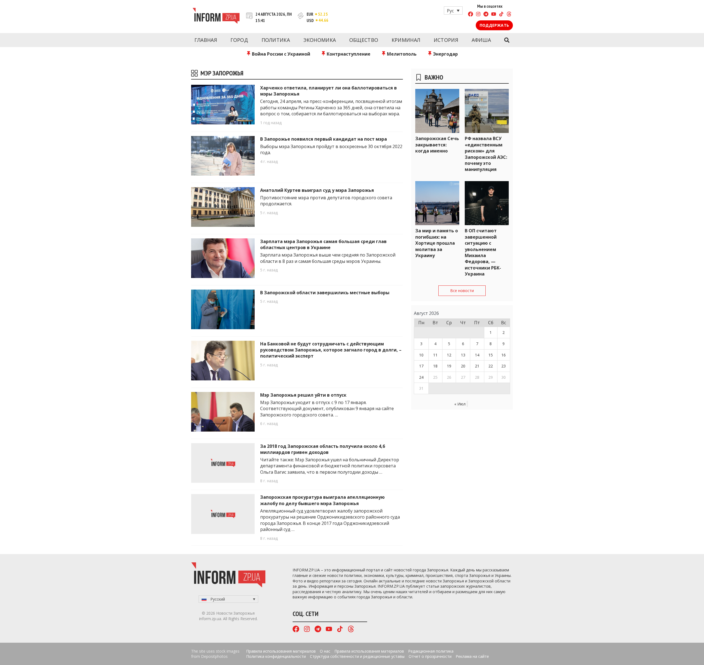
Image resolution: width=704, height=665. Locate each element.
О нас (325, 651)
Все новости (462, 290)
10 (421, 355)
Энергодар (445, 54)
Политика (276, 40)
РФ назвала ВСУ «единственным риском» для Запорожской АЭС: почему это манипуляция (486, 153)
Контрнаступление (348, 54)
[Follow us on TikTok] (501, 15)
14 (477, 355)
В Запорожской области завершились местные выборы (324, 293)
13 (463, 355)
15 (490, 355)
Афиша (481, 40)
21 (477, 366)
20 (463, 366)
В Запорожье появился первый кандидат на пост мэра (323, 139)
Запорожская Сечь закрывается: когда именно (437, 144)
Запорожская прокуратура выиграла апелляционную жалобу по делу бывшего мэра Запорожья (322, 500)
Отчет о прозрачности (430, 656)
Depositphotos (214, 656)
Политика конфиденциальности (276, 656)
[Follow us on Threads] (509, 15)
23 (503, 366)
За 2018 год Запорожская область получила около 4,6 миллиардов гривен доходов (322, 449)
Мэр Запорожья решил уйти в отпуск (303, 395)
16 (503, 355)
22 (490, 366)
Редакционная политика (430, 651)
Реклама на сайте (472, 656)
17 (421, 366)
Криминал (406, 40)
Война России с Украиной (280, 54)
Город (239, 40)
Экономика (319, 40)
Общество (363, 40)
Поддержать (494, 25)
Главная (205, 40)
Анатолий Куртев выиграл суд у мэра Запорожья (317, 190)
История (446, 40)
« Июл (460, 404)
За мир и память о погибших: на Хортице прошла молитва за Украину (436, 243)
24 (421, 377)
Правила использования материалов (281, 651)
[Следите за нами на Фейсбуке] (470, 15)
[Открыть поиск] (506, 40)
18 (435, 366)
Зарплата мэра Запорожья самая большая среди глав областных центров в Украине (323, 244)
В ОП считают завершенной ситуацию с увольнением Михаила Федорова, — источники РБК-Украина (483, 252)
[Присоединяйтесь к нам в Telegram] (485, 15)
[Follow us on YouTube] (493, 15)
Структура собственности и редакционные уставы (357, 656)
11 (435, 355)
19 (449, 366)
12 (449, 355)
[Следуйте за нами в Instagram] (478, 15)
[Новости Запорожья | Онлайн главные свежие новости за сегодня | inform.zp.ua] (216, 16)
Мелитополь (401, 54)
